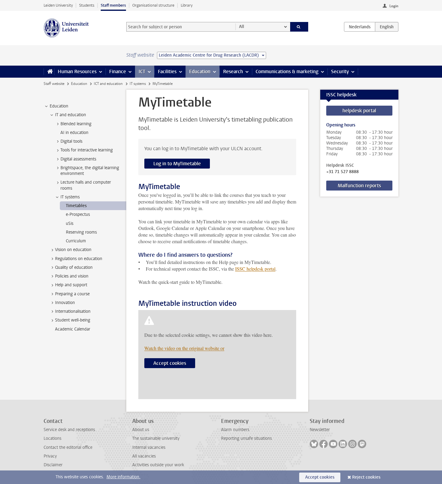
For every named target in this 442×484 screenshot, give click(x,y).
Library (186, 5)
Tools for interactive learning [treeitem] (86, 150)
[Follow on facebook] (323, 444)
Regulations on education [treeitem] (78, 259)
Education (199, 71)
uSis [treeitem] (69, 223)
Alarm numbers (235, 430)
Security (340, 71)
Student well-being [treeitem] (72, 320)
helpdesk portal (359, 110)
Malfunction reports (359, 185)
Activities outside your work (158, 465)
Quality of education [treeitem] (74, 267)
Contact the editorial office (68, 447)
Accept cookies (169, 363)
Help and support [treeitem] (71, 285)
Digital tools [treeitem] (71, 141)
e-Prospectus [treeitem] (78, 214)
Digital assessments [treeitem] (78, 159)
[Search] (299, 27)
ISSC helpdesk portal (255, 268)
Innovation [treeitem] (65, 303)
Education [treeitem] (59, 106)
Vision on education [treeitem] (73, 250)
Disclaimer (53, 465)
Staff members (113, 5)
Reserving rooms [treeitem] (81, 232)
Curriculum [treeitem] (76, 241)
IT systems (138, 83)
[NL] (359, 27)
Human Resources (77, 71)
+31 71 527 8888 (342, 172)
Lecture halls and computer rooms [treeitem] (85, 185)
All (241, 26)
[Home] (49, 72)
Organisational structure (153, 5)
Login (393, 6)
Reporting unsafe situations (246, 438)
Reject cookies (366, 477)
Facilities (167, 71)
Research (233, 71)
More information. (123, 477)
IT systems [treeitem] (70, 197)
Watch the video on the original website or (184, 348)
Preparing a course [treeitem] (72, 294)
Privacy (50, 456)
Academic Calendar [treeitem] (72, 329)
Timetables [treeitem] (76, 206)
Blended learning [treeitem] (75, 124)
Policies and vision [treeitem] (71, 276)
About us (140, 430)
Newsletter (320, 430)
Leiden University (58, 5)
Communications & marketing (287, 71)
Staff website (54, 83)
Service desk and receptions (69, 430)
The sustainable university (156, 438)
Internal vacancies (148, 447)
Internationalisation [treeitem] (73, 311)
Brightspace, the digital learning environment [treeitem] (89, 170)
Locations (52, 438)
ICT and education (108, 83)
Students (86, 5)
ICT (142, 71)
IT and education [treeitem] (70, 115)
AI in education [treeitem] (74, 132)
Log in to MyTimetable (177, 163)
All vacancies (144, 456)
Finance (117, 71)
